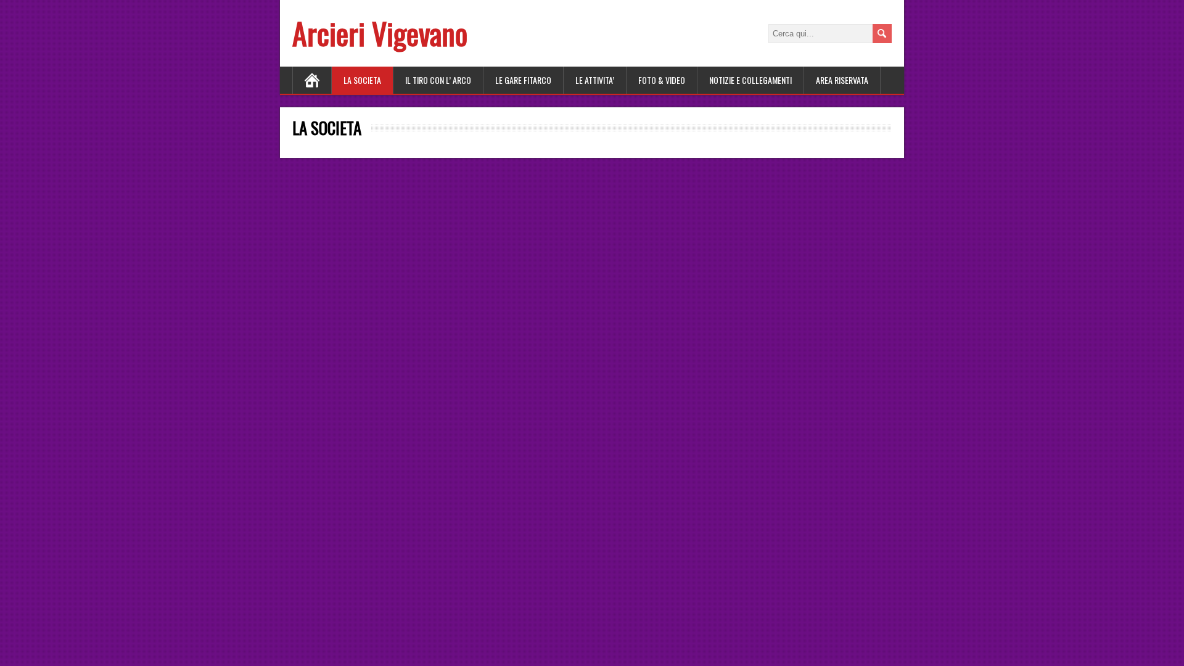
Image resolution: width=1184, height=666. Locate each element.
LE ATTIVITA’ (594, 79)
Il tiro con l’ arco (438, 79)
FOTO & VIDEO (661, 79)
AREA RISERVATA (842, 79)
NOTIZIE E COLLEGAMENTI (750, 79)
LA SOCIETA (362, 79)
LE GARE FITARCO (523, 79)
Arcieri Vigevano (379, 33)
